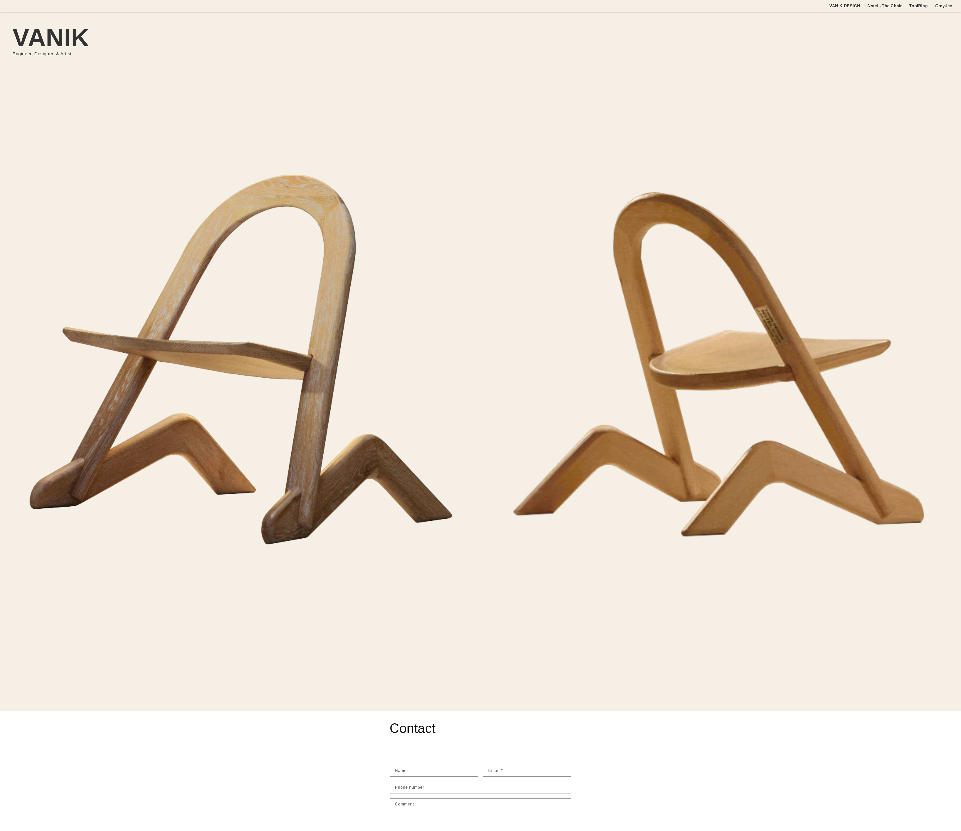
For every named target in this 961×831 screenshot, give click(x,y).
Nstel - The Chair (885, 6)
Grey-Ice (943, 6)
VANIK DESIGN (844, 6)
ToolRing (918, 6)
